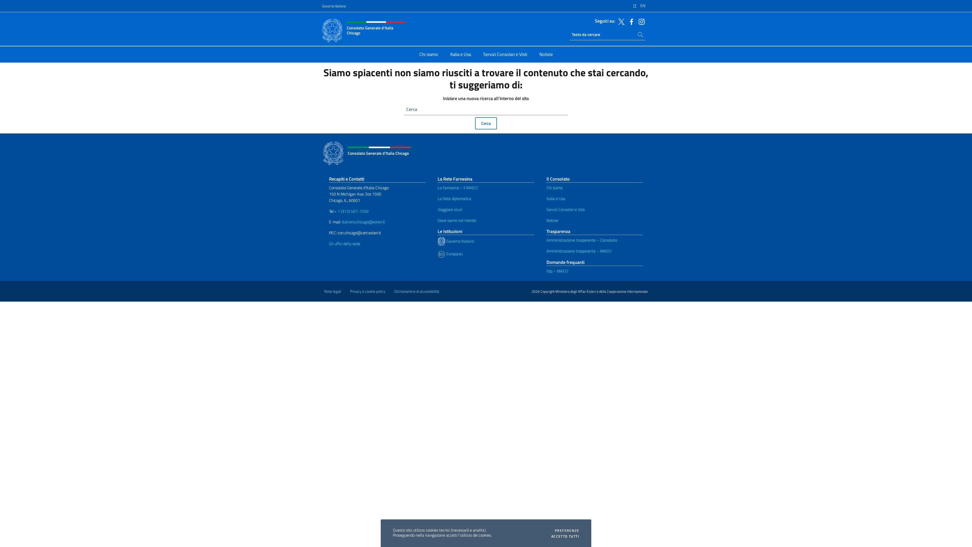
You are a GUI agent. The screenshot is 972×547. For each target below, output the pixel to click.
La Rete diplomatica (454, 199)
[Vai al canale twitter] (620, 21)
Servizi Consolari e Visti (565, 209)
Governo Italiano (334, 6)
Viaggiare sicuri (450, 209)
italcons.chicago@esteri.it (363, 222)
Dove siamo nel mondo (457, 220)
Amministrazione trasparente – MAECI (579, 251)
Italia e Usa (555, 199)
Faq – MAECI (557, 271)
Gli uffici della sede (344, 244)
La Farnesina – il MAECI (458, 188)
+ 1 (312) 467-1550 (351, 211)
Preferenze (567, 530)
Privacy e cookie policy (367, 291)
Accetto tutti (565, 536)
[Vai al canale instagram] (640, 21)
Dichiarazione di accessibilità (416, 291)
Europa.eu (454, 254)
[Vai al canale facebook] (630, 21)
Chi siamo (554, 188)
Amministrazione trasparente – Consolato (581, 240)
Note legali (332, 291)
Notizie (552, 220)
